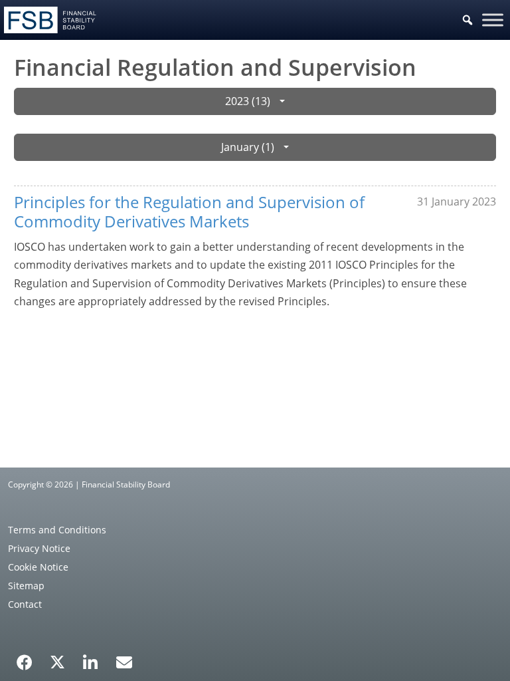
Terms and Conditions (57, 529)
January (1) (247, 147)
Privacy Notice (39, 548)
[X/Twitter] (57, 661)
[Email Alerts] (124, 661)
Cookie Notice (38, 567)
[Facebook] (24, 657)
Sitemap (26, 585)
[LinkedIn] (91, 657)
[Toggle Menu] (492, 19)
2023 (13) (247, 101)
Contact (25, 604)
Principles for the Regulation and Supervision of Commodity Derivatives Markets (189, 211)
